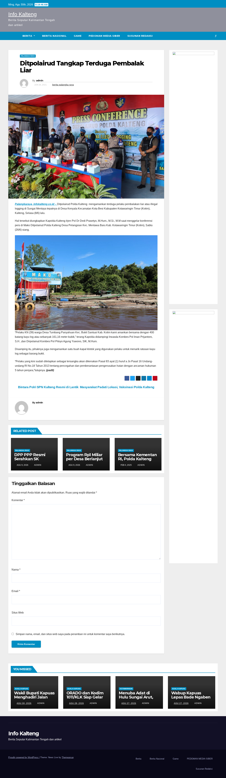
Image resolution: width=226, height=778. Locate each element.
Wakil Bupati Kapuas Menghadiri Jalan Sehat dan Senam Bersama (34, 699)
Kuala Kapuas (21, 689)
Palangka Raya (28, 56)
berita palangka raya (63, 84)
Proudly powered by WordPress (23, 757)
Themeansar (67, 757)
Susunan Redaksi (140, 35)
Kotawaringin (126, 689)
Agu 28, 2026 (76, 703)
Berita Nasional (54, 35)
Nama (16, 569)
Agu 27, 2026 (128, 703)
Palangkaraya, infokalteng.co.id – (36, 204)
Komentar (18, 500)
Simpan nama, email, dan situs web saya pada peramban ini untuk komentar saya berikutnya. (70, 634)
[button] (215, 35)
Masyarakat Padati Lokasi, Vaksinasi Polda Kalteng (117, 387)
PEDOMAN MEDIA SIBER (104, 35)
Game (77, 35)
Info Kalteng (22, 14)
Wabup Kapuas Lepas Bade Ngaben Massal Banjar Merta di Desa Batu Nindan (191, 699)
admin (39, 80)
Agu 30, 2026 (24, 703)
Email (16, 591)
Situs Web (18, 612)
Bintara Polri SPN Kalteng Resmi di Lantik (48, 387)
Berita (28, 35)
